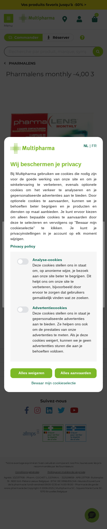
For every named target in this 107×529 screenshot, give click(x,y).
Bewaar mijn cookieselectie (53, 383)
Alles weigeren (31, 373)
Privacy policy (22, 246)
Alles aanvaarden (76, 373)
